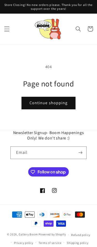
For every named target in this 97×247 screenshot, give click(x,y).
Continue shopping (48, 102)
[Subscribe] (80, 152)
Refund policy (80, 235)
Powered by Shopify (52, 234)
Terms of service (50, 243)
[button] (7, 29)
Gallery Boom (28, 234)
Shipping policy (77, 243)
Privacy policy (23, 243)
